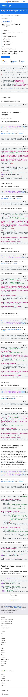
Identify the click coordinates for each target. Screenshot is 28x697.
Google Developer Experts (6, 623)
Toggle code (5, 57)
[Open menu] (2, 1)
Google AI (3, 683)
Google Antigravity (5, 659)
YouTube (3, 644)
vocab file (3, 331)
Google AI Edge (6, 6)
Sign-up (5, 11)
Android (2, 650)
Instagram (3, 638)
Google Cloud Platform (6, 680)
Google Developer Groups (6, 621)
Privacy (6, 690)
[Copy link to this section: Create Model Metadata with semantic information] (18, 448)
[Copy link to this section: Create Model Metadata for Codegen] (9, 115)
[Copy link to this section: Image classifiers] (13, 119)
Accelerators (4, 625)
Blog (2, 633)
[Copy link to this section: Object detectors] (13, 184)
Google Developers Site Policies (10, 608)
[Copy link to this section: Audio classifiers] (12, 382)
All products (3, 685)
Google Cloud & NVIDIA (6, 628)
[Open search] (21, 1)
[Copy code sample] (26, 66)
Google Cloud (4, 661)
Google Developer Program (7, 619)
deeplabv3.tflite (4, 263)
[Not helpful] (11, 18)
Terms (2, 690)
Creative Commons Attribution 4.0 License (13, 606)
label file (21, 133)
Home (2, 15)
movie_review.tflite (10, 329)
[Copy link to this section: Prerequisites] (12, 98)
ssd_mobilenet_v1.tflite (6, 198)
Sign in (24, 1)
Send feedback (6, 21)
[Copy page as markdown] (7, 27)
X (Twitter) (3, 642)
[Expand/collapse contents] (8, 30)
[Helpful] (9, 18)
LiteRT (19, 15)
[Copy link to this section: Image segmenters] (14, 248)
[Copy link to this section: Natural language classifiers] (19, 313)
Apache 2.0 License (17, 607)
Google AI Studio (4, 657)
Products (7, 15)
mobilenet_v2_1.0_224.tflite (7, 133)
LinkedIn (3, 640)
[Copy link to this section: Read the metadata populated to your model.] (11, 568)
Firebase (3, 654)
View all (2, 665)
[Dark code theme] (24, 66)
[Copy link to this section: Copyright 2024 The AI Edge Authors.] (19, 49)
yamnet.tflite (4, 398)
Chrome (3, 652)
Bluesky (2, 636)
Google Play (3, 663)
